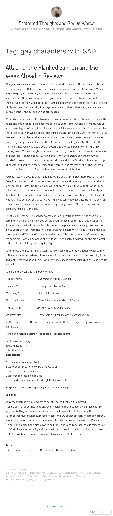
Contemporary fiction (38, 473)
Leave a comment (16, 480)
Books (24, 473)
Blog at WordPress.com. (56, 506)
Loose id (68, 473)
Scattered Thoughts (17, 469)
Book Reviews (14, 473)
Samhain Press (12, 476)
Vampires (80, 476)
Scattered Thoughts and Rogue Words (56, 23)
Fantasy (60, 473)
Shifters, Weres (41, 476)
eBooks (52, 473)
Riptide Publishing (93, 473)
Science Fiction (26, 476)
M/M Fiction (78, 473)
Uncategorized (68, 476)
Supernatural (55, 476)
